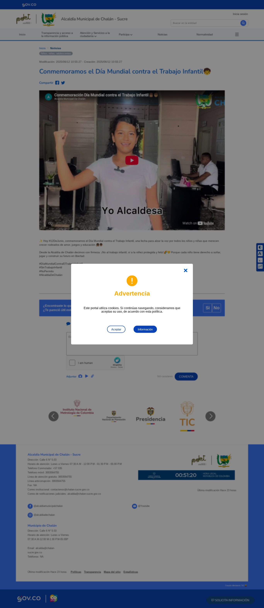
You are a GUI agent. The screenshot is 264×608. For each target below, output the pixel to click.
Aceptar (116, 329)
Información (145, 329)
